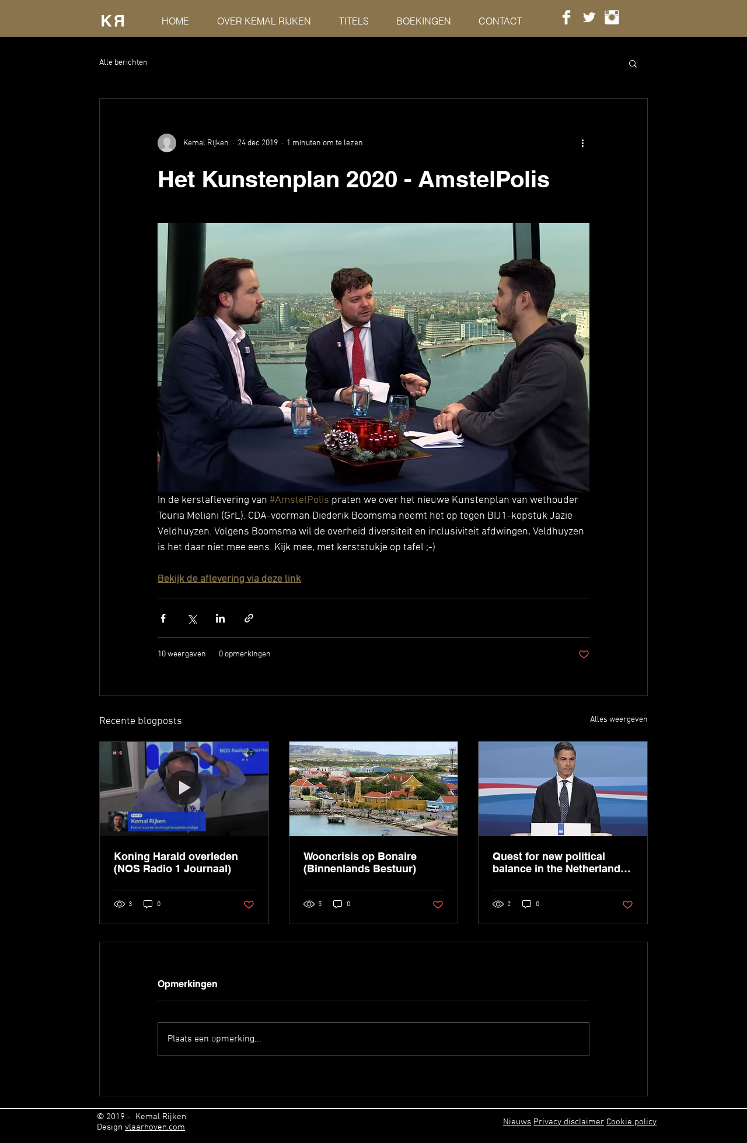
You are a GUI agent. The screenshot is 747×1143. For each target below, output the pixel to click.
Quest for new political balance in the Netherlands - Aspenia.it (563, 862)
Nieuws (517, 1122)
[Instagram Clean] (612, 17)
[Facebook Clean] (566, 17)
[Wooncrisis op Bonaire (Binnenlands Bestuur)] (373, 789)
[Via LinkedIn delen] (220, 618)
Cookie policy (631, 1122)
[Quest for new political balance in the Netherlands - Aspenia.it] (563, 789)
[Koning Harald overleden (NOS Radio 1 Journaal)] (184, 789)
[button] (632, 63)
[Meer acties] (582, 143)
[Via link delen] (248, 618)
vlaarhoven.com (155, 1127)
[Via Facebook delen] (163, 618)
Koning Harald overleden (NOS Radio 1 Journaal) (176, 862)
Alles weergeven (619, 720)
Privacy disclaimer (568, 1122)
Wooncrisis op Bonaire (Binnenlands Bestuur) (360, 862)
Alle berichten (123, 63)
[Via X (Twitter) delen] (191, 618)
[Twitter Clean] (589, 17)
